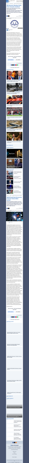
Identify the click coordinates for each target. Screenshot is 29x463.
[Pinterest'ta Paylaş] (16, 65)
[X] (14, 442)
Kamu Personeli (10, 30)
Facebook (11, 59)
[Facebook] (13, 442)
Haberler (8, 3)
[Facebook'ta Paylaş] (7, 16)
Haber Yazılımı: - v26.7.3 (14, 462)
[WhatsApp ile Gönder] (17, 65)
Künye (14, 452)
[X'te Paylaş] (8, 16)
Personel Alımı (11, 3)
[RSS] (16, 442)
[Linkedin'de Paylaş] (14, 65)
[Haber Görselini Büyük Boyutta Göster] (14, 24)
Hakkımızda (14, 451)
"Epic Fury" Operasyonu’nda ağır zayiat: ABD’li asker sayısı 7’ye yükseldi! (16, 1)
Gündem (11, 195)
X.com (19, 59)
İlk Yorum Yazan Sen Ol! (15, 67)
